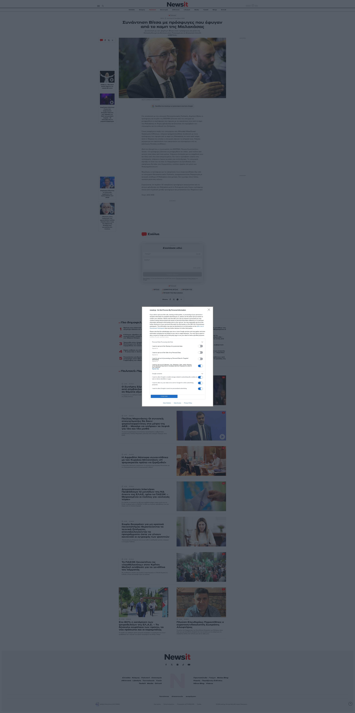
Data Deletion (167, 403)
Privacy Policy (188, 403)
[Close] (209, 310)
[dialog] (177, 356)
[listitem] (177, 342)
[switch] (200, 346)
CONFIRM (164, 396)
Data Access (177, 403)
